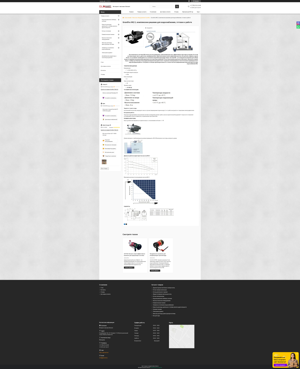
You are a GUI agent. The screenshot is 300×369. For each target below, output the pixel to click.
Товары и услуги (141, 12)
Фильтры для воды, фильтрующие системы (108, 43)
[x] (126, 224)
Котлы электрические (158, 296)
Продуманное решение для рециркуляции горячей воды (158, 254)
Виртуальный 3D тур (187, 12)
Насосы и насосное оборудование (107, 38)
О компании (153, 12)
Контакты (103, 70)
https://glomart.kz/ (104, 352)
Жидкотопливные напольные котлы (162, 294)
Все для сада (156, 315)
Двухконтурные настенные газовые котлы (164, 287)
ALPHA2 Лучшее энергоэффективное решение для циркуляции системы (134, 254)
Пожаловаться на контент (156, 367)
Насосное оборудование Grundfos (141, 17)
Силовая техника (157, 309)
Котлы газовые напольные (160, 289)
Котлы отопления (106, 31)
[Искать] (177, 6)
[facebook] (124, 224)
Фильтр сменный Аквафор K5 (110, 93)
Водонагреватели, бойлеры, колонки (109, 20)
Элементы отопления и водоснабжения (108, 48)
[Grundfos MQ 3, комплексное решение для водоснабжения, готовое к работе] (134, 37)
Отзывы (176, 12)
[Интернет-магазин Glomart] (105, 6)
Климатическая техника (108, 34)
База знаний (128, 17)
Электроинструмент (107, 52)
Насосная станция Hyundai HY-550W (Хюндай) (110, 110)
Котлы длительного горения (160, 292)
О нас (102, 62)
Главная (131, 12)
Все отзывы (104, 168)
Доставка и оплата (165, 12)
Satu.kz (157, 366)
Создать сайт (103, 1)
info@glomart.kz (103, 357)
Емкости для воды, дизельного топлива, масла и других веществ (109, 26)
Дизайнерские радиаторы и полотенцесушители (109, 56)
